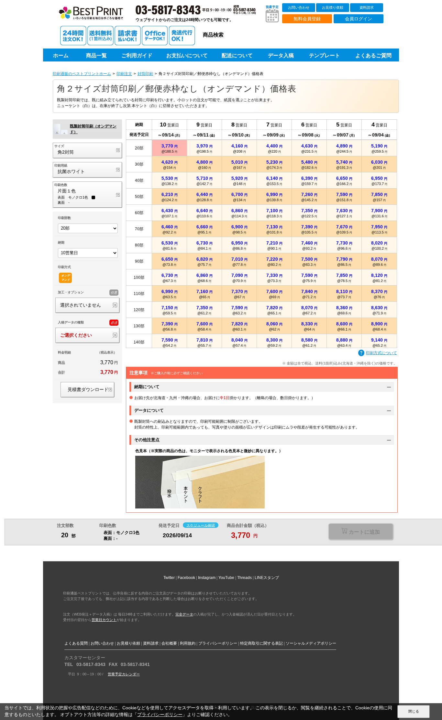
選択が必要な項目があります (360, 531)
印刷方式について (381, 353)
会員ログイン (358, 18)
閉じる (413, 711)
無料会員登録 (307, 18)
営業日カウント (104, 620)
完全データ (184, 614)
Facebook (186, 577)
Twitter (169, 577)
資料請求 (366, 7)
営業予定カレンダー (124, 674)
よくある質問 (76, 643)
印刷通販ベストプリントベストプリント (97, 16)
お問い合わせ (298, 7)
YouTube (226, 577)
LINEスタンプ (267, 577)
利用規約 (187, 643)
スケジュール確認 (200, 525)
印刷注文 (124, 73)
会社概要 (169, 643)
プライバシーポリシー (217, 643)
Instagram (206, 577)
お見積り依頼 (332, 7)
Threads (244, 577)
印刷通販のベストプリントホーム (82, 73)
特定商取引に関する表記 (261, 643)
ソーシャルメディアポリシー (311, 643)
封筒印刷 (145, 73)
